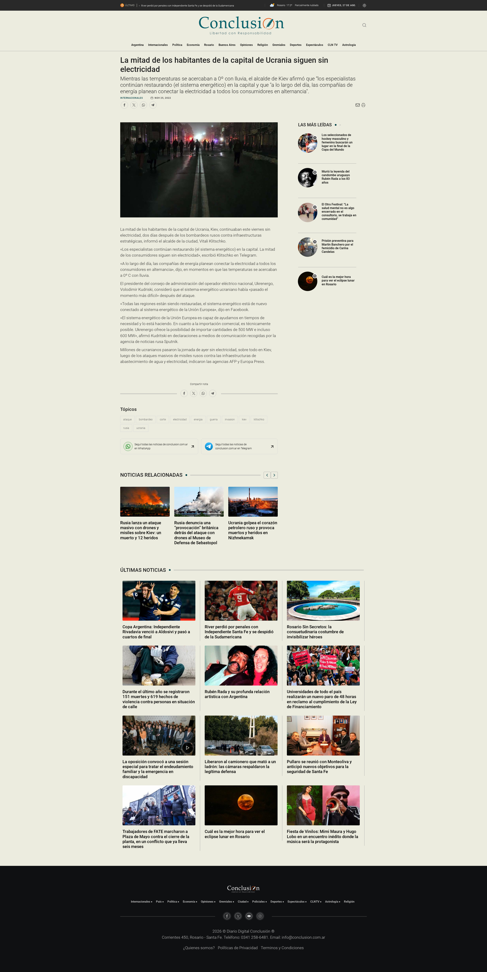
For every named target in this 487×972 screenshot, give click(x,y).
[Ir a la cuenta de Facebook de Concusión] (227, 916)
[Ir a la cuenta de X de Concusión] (238, 916)
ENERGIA (198, 419)
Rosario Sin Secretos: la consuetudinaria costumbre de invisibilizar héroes (315, 631)
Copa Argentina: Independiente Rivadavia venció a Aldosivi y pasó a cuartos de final (156, 631)
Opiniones (246, 45)
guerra (214, 419)
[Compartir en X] (134, 105)
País (159, 901)
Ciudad (242, 901)
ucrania (140, 428)
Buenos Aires (227, 45)
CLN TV (333, 45)
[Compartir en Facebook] (124, 105)
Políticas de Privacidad (238, 948)
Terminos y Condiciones (282, 948)
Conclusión (260, 931)
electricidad (180, 419)
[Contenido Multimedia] (187, 748)
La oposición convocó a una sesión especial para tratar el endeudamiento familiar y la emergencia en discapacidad (158, 769)
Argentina (137, 45)
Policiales (258, 901)
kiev (244, 419)
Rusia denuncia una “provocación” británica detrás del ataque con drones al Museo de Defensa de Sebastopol (196, 532)
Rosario (209, 45)
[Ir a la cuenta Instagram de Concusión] (260, 916)
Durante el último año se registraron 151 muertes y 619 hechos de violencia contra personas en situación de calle (159, 699)
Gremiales (278, 45)
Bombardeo (146, 419)
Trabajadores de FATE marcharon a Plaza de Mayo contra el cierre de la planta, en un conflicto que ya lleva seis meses (156, 839)
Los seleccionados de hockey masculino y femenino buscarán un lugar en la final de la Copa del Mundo (337, 142)
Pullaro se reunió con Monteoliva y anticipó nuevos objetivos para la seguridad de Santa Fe (319, 766)
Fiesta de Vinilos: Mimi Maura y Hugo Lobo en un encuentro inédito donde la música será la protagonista (322, 836)
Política (177, 45)
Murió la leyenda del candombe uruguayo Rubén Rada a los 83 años (336, 177)
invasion (230, 419)
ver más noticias (243, 857)
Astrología (349, 45)
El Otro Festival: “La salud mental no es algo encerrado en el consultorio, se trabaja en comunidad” (339, 212)
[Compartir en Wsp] (143, 105)
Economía (193, 45)
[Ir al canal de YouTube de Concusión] (249, 916)
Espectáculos (314, 45)
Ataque (127, 419)
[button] (267, 475)
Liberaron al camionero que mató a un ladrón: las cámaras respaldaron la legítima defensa (240, 766)
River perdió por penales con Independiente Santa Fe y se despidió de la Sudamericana (239, 631)
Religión (262, 45)
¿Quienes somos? (199, 948)
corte (163, 419)
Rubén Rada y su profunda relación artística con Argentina (237, 694)
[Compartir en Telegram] (153, 105)
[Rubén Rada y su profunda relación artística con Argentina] (241, 666)
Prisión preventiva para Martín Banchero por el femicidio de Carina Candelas (337, 246)
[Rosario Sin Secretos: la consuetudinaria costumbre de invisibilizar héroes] (323, 601)
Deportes (296, 45)
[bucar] (364, 25)
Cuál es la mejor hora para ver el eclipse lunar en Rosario (338, 280)
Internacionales (158, 45)
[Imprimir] (363, 105)
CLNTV (314, 901)
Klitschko (259, 419)
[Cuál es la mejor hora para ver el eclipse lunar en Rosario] (241, 805)
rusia (126, 428)
